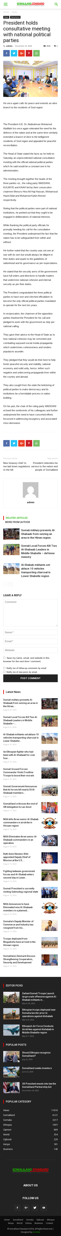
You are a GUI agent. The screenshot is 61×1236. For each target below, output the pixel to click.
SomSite (36, 1232)
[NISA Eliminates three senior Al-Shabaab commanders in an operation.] (49, 840)
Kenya (11, 1223)
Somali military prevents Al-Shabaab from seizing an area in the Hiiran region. (38, 534)
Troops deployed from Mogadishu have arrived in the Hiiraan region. (19, 941)
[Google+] (26, 1208)
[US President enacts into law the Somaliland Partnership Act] (11, 1087)
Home (6, 12)
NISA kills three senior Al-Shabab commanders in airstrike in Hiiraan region (20, 822)
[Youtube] (44, 1208)
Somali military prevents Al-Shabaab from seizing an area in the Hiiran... (20, 703)
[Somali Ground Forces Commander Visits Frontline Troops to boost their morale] (49, 773)
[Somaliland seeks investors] (11, 1072)
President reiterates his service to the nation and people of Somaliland (44, 466)
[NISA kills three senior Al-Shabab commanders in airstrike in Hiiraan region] (49, 823)
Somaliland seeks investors (37, 1068)
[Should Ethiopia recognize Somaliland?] (11, 1056)
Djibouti (40, 1219)
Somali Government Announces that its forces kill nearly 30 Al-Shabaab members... (20, 789)
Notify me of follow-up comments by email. (27, 668)
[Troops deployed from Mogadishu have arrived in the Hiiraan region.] (49, 942)
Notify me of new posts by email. (22, 672)
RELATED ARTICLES (16, 517)
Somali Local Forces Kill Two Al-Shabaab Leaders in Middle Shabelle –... (20, 720)
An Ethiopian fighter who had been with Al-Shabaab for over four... (19, 755)
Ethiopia (50, 1219)
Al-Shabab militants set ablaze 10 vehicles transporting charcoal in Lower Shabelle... (21, 737)
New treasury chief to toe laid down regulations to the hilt (16, 466)
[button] (56, 4)
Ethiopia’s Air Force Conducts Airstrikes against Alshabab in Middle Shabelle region (38, 1029)
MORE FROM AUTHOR (17, 522)
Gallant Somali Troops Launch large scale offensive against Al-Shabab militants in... (39, 996)
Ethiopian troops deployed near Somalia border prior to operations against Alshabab (39, 1013)
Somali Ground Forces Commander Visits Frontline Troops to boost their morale (18, 772)
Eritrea (29, 1223)
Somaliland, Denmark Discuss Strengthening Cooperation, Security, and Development (19, 959)
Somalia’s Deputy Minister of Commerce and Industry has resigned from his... (18, 924)
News (14, 12)
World (19, 1223)
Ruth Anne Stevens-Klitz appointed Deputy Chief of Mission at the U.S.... (16, 857)
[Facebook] (17, 1208)
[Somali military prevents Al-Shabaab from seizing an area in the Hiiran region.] (11, 534)
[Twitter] (35, 1208)
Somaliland (15, 17)
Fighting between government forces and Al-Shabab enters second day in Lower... (19, 874)
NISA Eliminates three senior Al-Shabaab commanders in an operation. (20, 839)
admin (9, 46)
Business (39, 1223)
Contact (49, 1223)
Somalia (30, 1219)
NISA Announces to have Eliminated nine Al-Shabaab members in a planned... (18, 907)
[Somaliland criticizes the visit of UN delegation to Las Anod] (49, 807)
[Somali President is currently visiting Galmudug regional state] (49, 892)
